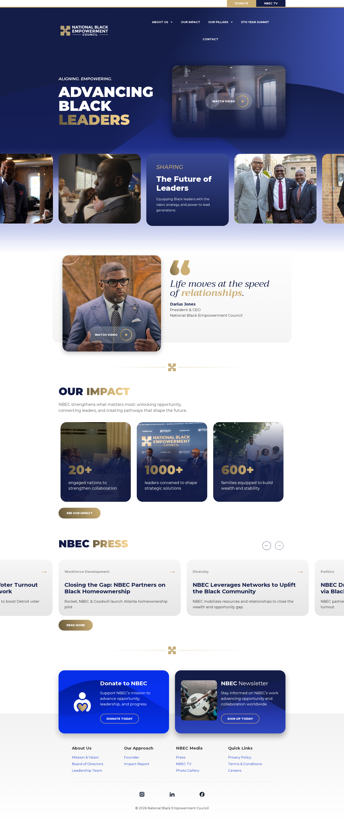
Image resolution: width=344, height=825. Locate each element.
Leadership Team (87, 770)
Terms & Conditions (245, 764)
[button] (266, 545)
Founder (131, 757)
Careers (234, 770)
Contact (210, 39)
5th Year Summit (255, 22)
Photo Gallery (187, 770)
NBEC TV (184, 764)
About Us (160, 22)
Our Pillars (218, 22)
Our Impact (190, 22)
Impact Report (136, 764)
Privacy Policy (239, 757)
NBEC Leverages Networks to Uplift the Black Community (244, 588)
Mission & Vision (85, 757)
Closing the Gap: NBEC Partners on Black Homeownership (114, 588)
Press (181, 757)
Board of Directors (87, 764)
